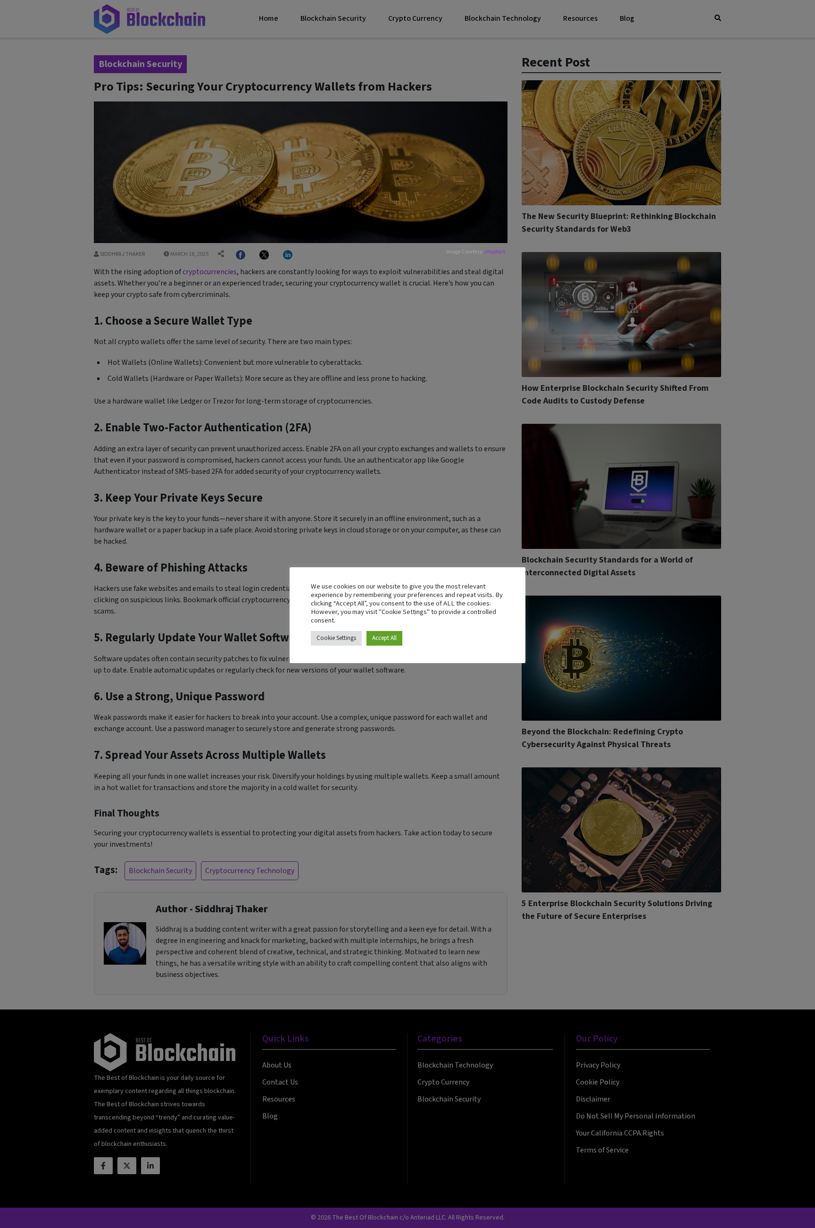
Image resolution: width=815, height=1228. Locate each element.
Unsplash (494, 252)
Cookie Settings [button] (336, 638)
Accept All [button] (384, 638)
